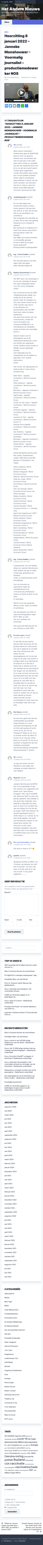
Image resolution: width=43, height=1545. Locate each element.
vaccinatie (17, 1463)
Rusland (19, 1459)
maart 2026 (8, 1115)
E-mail (19, 920)
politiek (8, 1459)
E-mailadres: (9, 1489)
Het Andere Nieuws (21, 8)
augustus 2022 (10, 1216)
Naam (6, 920)
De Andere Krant (10, 1318)
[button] (22, 93)
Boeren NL (29, 1436)
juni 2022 (8, 1224)
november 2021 (10, 1252)
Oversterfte (28, 1456)
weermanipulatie (24, 1470)
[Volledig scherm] (36, 101)
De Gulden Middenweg (13, 1322)
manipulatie (23, 1453)
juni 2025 (8, 1123)
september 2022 (10, 1212)
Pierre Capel (9, 1382)
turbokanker (29, 1460)
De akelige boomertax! (13, 1082)
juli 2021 (7, 1269)
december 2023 (10, 1171)
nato (28, 1453)
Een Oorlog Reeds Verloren (14, 1330)
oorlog (19, 1456)
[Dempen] (33, 101)
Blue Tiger (8, 1302)
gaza (5, 1448)
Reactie (7, 892)
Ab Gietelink (9, 1436)
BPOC (6, 32)
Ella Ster (7, 1334)
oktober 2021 (9, 1256)
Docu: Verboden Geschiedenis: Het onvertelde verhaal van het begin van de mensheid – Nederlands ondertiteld (19, 1064)
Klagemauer (9, 1354)
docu (21, 1442)
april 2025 (8, 1131)
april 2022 (8, 1232)
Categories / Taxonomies (14, 1502)
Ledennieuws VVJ (11, 1358)
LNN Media (8, 1362)
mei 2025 (8, 1127)
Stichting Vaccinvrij (11, 1395)
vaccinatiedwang (29, 1464)
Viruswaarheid (10, 1411)
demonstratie (11, 1442)
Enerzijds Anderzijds (12, 1338)
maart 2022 (8, 1236)
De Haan (32, 1439)
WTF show (8, 1419)
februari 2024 (9, 1163)
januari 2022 (9, 1244)
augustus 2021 (10, 1264)
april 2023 (8, 1184)
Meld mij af (10, 1499)
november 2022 (10, 1204)
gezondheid (21, 1448)
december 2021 (10, 1248)
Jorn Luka (8, 1350)
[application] (21, 93)
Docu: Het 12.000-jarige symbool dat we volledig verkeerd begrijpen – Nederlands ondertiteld (20, 1050)
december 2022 (10, 1200)
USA (7, 1463)
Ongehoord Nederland (13, 1370)
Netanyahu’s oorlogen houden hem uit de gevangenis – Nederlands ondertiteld (20, 1071)
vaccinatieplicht (9, 1467)
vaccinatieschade (26, 1467)
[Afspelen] (7, 101)
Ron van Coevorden (21, 842)
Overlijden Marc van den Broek (16, 1037)
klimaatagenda (14, 1453)
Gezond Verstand (11, 1346)
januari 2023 (9, 1196)
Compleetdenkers (11, 1314)
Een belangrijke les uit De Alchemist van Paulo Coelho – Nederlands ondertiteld (19, 1077)
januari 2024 (9, 1167)
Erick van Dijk (23, 1445)
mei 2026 (8, 1111)
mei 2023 (8, 1180)
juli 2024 (7, 1143)
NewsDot (22, 1541)
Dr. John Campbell (11, 1445)
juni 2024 (8, 1147)
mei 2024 (8, 1151)
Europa (34, 1445)
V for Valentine (10, 1407)
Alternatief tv (9, 1294)
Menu (7, 22)
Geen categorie (10, 1342)
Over (6, 1374)
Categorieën (12, 1507)
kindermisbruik (33, 1450)
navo (33, 1453)
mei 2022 (8, 1228)
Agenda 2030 (20, 1436)
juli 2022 (7, 1220)
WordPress (7, 1541)
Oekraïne (9, 1456)
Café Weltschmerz (11, 1310)
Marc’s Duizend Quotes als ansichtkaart (19, 1032)
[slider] (19, 100)
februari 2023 (9, 1192)
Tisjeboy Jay (9, 1399)
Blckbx (7, 1298)
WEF (31, 1470)
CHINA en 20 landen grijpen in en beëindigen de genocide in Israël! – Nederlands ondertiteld (17, 1088)
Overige (7, 1378)
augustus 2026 (10, 1107)
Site (30, 920)
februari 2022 (9, 1240)
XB (15, 145)
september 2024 (10, 1135)
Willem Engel (9, 1473)
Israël (15, 1450)
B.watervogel (19, 635)
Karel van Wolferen (23, 1450)
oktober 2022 (9, 1208)
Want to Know (9, 1415)
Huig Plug (27, 1448)
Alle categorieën (13, 1505)
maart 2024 (8, 1159)
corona (14, 1439)
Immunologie (8, 1450)
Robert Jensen (10, 1391)
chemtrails (7, 1439)
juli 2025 (7, 1119)
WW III (17, 1473)
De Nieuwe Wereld (11, 1326)
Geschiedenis (12, 1448)
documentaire (30, 1442)
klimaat (6, 1453)
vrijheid (16, 1470)
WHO (35, 1470)
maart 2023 (8, 1188)
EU (29, 1445)
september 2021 (10, 1261)
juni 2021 (8, 1273)
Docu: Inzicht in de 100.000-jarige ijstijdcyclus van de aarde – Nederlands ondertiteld (19, 1042)
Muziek (7, 1366)
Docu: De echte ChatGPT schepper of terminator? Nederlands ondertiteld (18, 1057)
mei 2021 (7, 1277)
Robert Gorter (9, 1387)
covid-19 (22, 1438)
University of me (10, 1403)
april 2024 (8, 1155)
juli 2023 (7, 1176)
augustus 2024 (10, 1139)
